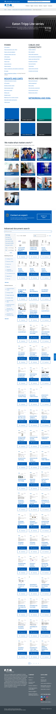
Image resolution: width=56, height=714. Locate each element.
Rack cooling (31, 85)
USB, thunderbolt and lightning (35, 56)
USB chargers (7, 56)
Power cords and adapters (9, 52)
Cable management (33, 83)
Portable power (7, 59)
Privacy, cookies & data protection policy (12, 709)
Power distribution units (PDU (10, 49)
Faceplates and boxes (33, 61)
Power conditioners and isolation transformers (14, 68)
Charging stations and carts (10, 54)
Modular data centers (33, 92)
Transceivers (31, 66)
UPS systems (7, 47)
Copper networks (32, 49)
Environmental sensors (33, 90)
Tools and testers (32, 63)
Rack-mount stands (8, 90)
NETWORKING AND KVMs (40, 98)
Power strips (6, 61)
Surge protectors (7, 64)
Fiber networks (32, 52)
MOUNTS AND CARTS (13, 78)
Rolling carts (6, 92)
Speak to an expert (44, 216)
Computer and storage (33, 71)
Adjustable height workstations (10, 100)
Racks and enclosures (33, 80)
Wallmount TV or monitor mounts (11, 97)
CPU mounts (6, 83)
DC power (6, 71)
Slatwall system (7, 95)
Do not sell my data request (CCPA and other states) (15, 709)
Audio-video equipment (33, 54)
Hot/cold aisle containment (34, 88)
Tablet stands (7, 102)
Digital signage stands (8, 88)
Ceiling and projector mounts (10, 80)
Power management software (10, 73)
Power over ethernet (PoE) (34, 59)
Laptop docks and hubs (33, 68)
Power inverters (7, 66)
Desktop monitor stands (9, 85)
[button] (55, 357)
